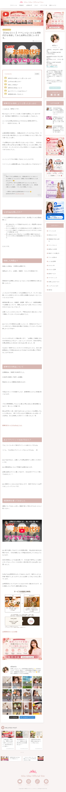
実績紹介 (21, 5)
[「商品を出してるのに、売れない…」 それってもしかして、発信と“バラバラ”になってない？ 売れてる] (27, 708)
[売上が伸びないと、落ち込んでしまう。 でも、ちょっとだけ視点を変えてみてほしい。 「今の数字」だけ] (27, 682)
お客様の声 (29, 5)
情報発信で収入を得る (54, 240)
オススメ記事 (52, 269)
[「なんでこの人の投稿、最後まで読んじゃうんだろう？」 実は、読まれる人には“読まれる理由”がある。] (37, 682)
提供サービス (52, 273)
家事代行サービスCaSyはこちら (12, 425)
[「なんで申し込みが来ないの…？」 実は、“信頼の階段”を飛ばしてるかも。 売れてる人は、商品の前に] (7, 708)
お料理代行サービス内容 (9, 631)
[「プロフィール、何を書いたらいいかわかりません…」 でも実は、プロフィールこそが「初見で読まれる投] (17, 682)
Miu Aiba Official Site (34, 2)
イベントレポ (52, 231)
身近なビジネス (53, 235)
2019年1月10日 (20, 193)
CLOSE (37, 73)
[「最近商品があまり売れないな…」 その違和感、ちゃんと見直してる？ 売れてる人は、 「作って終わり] (37, 708)
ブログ (36, 5)
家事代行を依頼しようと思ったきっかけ (19, 78)
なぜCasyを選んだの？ (14, 81)
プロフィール (13, 5)
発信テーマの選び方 (54, 253)
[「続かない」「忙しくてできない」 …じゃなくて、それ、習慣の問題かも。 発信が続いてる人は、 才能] (17, 708)
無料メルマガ (52, 5)
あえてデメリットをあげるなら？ (17, 91)
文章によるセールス (54, 281)
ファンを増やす (53, 257)
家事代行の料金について (15, 88)
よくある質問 (52, 261)
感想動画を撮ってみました (15, 94)
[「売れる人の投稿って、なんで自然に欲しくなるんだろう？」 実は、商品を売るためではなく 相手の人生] (17, 695)
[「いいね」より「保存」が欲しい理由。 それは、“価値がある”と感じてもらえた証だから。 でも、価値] (37, 695)
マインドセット (53, 245)
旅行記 (50, 289)
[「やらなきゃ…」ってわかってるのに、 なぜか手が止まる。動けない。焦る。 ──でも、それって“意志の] (27, 695)
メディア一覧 (43, 5)
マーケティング (53, 277)
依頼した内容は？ (13, 84)
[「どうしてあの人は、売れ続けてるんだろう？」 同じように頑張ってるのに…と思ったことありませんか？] (7, 695)
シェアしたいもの (6, 29)
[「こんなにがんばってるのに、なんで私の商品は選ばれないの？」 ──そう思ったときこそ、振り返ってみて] (7, 682)
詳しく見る (55, 87)
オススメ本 (52, 265)
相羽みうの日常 (53, 249)
